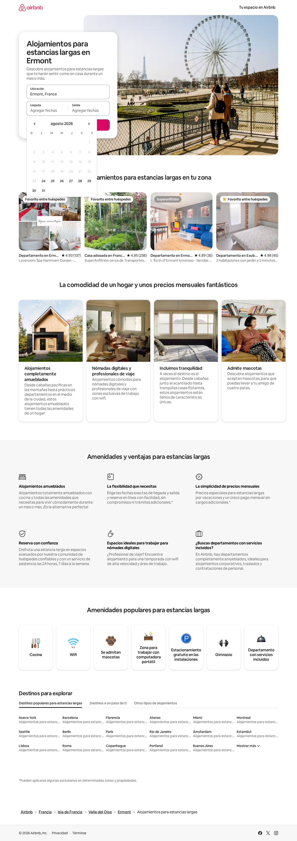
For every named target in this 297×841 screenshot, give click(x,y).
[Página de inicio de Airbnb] (31, 7)
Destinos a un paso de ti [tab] (108, 703)
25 (52, 181)
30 (34, 191)
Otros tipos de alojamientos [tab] (155, 703)
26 (62, 181)
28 (80, 181)
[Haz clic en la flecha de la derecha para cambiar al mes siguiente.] (88, 123)
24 (43, 181)
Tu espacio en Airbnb (257, 7)
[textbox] (47, 110)
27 (71, 181)
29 (89, 181)
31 (43, 191)
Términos (79, 833)
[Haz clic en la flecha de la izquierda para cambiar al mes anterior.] (34, 123)
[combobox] (68, 94)
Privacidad (60, 833)
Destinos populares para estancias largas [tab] (50, 703)
